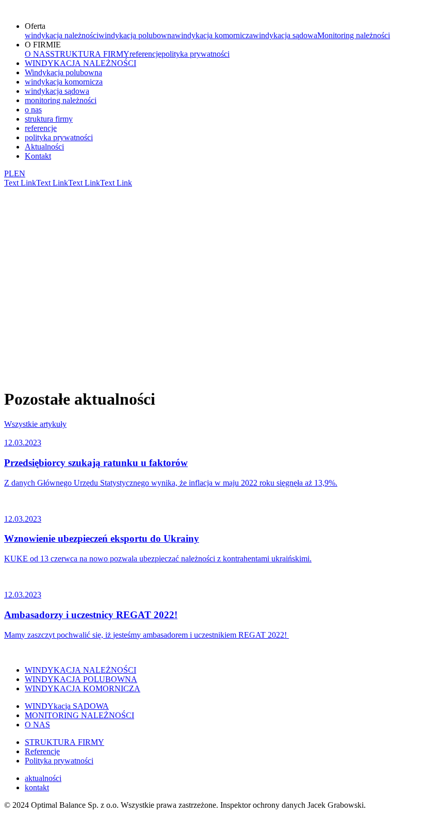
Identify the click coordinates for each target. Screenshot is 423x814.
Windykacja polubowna (63, 72)
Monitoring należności (353, 35)
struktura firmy (49, 118)
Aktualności (44, 146)
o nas (33, 109)
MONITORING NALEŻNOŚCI (79, 715)
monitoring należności (60, 100)
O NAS (37, 53)
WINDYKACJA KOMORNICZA (82, 688)
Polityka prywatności (59, 760)
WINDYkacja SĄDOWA (67, 706)
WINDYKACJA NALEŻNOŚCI (80, 63)
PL (9, 173)
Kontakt (38, 156)
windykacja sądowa (285, 35)
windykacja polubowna (137, 35)
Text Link (20, 182)
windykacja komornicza (214, 35)
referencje (145, 53)
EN (19, 173)
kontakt (37, 787)
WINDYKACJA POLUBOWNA (81, 679)
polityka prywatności (195, 53)
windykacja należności (62, 35)
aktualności (43, 778)
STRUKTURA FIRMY (89, 53)
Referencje (42, 751)
